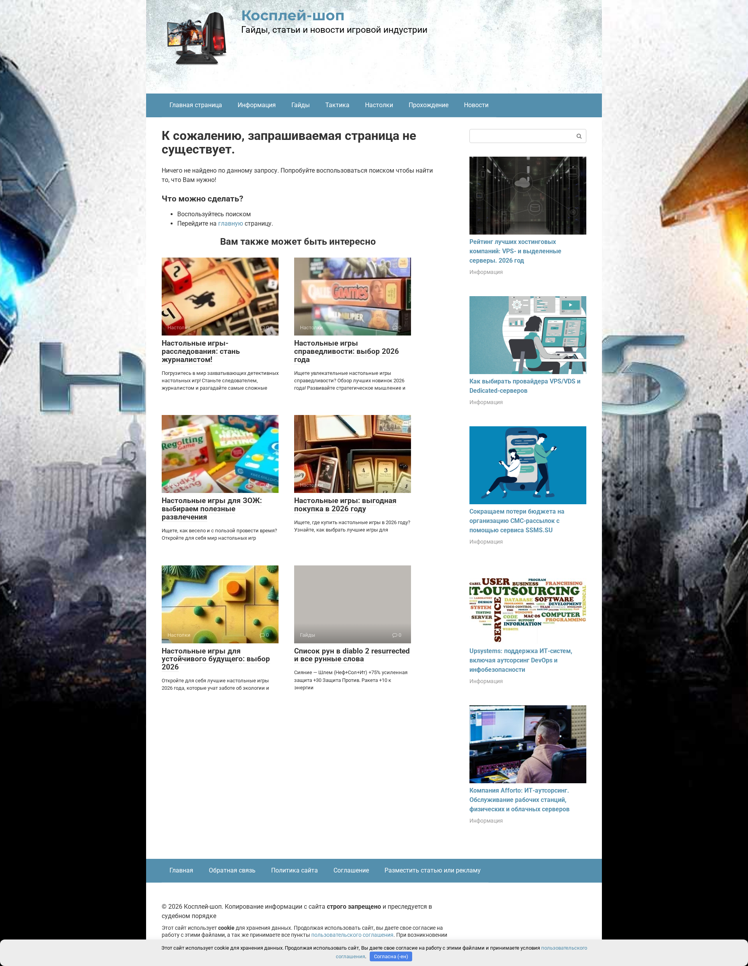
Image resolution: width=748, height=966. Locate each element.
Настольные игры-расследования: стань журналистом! (201, 351)
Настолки (379, 105)
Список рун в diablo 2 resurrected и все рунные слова (352, 655)
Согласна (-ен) (391, 956)
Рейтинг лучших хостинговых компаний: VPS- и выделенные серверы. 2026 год (515, 251)
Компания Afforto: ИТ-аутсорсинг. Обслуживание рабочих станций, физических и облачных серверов (519, 800)
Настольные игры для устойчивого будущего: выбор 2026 (216, 659)
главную (230, 223)
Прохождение (428, 105)
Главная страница (195, 105)
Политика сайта (294, 870)
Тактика (337, 105)
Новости (476, 105)
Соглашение (351, 870)
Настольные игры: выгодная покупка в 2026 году (345, 504)
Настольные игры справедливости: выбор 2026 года (346, 351)
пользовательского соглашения (352, 935)
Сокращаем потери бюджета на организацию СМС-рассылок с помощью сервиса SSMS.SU (517, 521)
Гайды (300, 105)
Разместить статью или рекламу (433, 870)
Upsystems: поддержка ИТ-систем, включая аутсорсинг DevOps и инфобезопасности (520, 660)
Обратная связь (232, 870)
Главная (181, 870)
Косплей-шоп (293, 15)
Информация (257, 105)
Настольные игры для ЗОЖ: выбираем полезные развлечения (212, 508)
